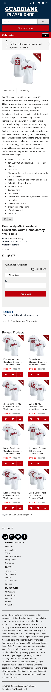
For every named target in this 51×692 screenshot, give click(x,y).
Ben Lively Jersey (15, 238)
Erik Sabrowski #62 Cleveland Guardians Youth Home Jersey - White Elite (12, 496)
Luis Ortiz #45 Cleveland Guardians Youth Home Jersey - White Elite (38, 407)
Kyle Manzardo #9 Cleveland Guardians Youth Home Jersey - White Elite (12, 363)
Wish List (8, 598)
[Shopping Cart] (43, 3)
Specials (8, 584)
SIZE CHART (40, 269)
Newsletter (9, 605)
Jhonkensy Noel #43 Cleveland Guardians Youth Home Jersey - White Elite (12, 407)
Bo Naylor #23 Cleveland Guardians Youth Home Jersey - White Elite (38, 363)
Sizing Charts (10, 559)
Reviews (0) (24, 90)
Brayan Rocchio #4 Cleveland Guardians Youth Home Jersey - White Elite (12, 452)
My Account (10, 592)
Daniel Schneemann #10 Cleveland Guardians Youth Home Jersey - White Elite (38, 498)
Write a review (32, 321)
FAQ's (7, 553)
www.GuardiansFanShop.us (24, 686)
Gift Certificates (11, 580)
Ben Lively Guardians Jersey (19, 514)
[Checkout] (47, 3)
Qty (6, 281)
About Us (9, 546)
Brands (8, 577)
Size (7, 269)
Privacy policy (10, 571)
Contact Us (9, 563)
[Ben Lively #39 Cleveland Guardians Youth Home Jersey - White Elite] (25, 69)
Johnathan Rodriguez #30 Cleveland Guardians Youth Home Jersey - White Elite (38, 453)
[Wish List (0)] (39, 3)
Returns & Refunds (13, 556)
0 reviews (20, 321)
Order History (10, 595)
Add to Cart (26, 293)
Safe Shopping (11, 574)
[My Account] (34, 3)
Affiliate (8, 601)
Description (9, 90)
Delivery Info (10, 550)
